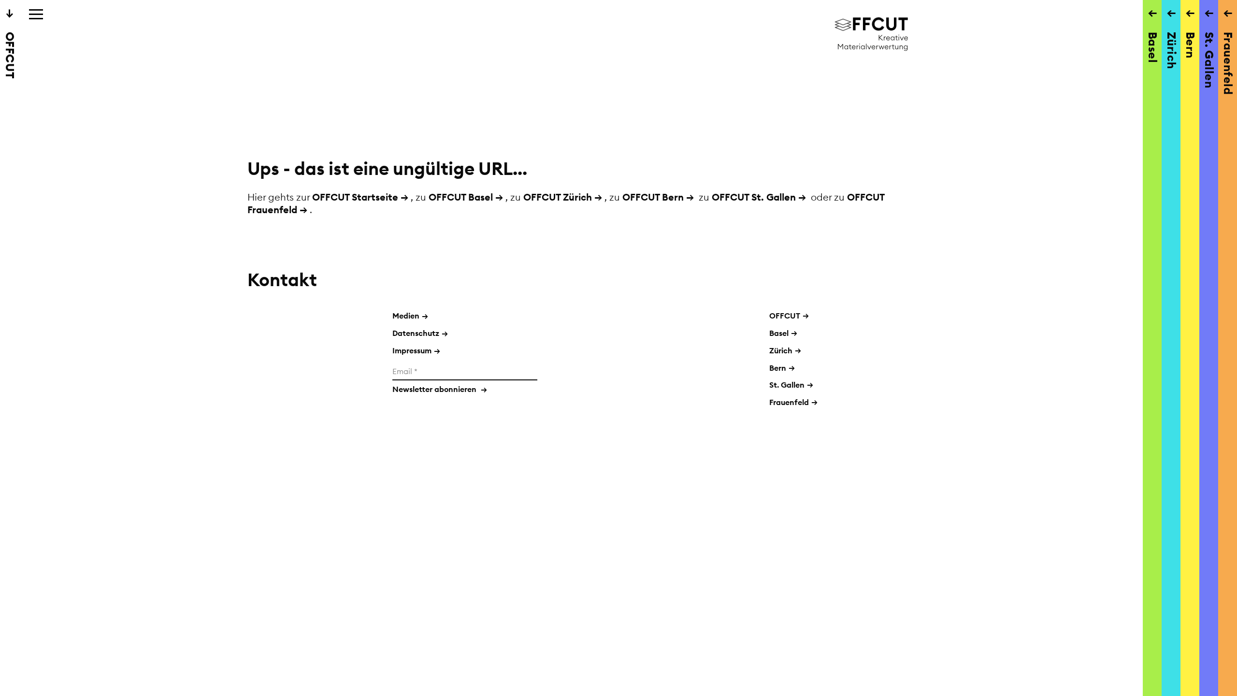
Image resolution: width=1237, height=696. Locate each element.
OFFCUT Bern (653, 197)
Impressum (416, 350)
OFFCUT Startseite (355, 197)
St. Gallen (787, 385)
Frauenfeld (789, 402)
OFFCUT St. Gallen (754, 197)
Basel (779, 333)
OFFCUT (784, 315)
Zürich (780, 350)
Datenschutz (420, 333)
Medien (410, 315)
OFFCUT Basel (461, 197)
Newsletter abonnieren (439, 389)
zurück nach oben (580, 515)
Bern (777, 368)
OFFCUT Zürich (557, 197)
